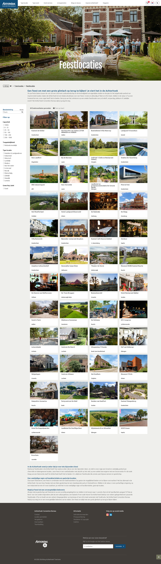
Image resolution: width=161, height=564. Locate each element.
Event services (48, 3)
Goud (6, 188)
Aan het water (9, 165)
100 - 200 (8, 135)
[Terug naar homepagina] (10, 86)
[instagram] (107, 514)
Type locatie (24, 3)
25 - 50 (7, 130)
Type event (36, 3)
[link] (44, 123)
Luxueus (7, 180)
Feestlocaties (30, 86)
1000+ (7, 125)
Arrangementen (61, 3)
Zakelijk (7, 175)
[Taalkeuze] (152, 3)
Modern (7, 163)
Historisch (8, 158)
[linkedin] (110, 514)
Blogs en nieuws (76, 3)
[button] (147, 3)
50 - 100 (7, 132)
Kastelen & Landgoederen (13, 153)
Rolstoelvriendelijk (11, 145)
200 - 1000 (8, 137)
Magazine (106, 3)
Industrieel (8, 156)
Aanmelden (119, 546)
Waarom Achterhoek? (92, 3)
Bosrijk (7, 171)
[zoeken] (157, 3)
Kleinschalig (8, 173)
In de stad (8, 168)
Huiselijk (7, 178)
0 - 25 (6, 127)
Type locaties (18, 86)
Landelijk (7, 161)
